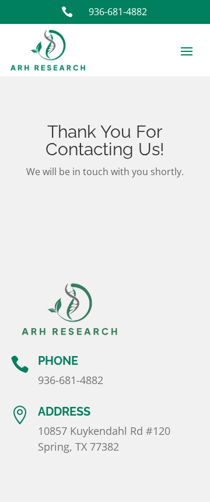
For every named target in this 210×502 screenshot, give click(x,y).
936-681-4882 (70, 380)
